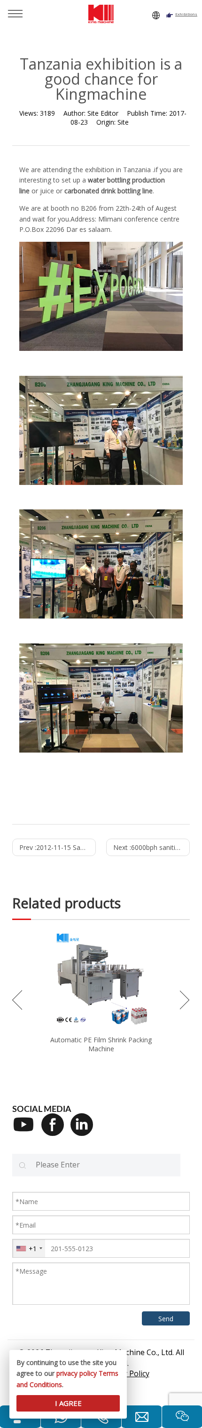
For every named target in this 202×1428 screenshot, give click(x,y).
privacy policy (76, 1373)
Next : (151, 847)
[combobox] (29, 1248)
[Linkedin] (85, 1130)
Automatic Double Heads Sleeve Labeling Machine (101, 1044)
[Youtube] (26, 1130)
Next (185, 1000)
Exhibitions (186, 13)
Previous (17, 1000)
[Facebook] (55, 1130)
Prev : (57, 847)
